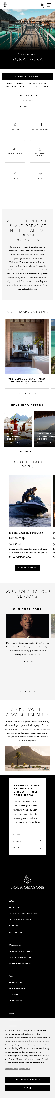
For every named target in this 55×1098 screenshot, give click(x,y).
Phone (17, 841)
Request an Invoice (20, 951)
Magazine (14, 995)
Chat (16, 848)
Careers (14, 926)
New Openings (17, 989)
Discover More (27, 568)
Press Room (16, 982)
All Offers (27, 451)
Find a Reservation (20, 957)
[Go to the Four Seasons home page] (5, 4)
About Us (14, 908)
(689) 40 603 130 (27, 95)
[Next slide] (35, 393)
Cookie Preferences (27, 1080)
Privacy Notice (11, 1068)
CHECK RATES (27, 76)
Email (16, 835)
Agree (27, 1088)
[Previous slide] (19, 393)
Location (27, 101)
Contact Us (27, 106)
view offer (13, 443)
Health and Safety (20, 920)
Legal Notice (24, 1068)
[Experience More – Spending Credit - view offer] (18, 429)
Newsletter (16, 1001)
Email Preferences (20, 963)
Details (27, 661)
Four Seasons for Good (23, 914)
